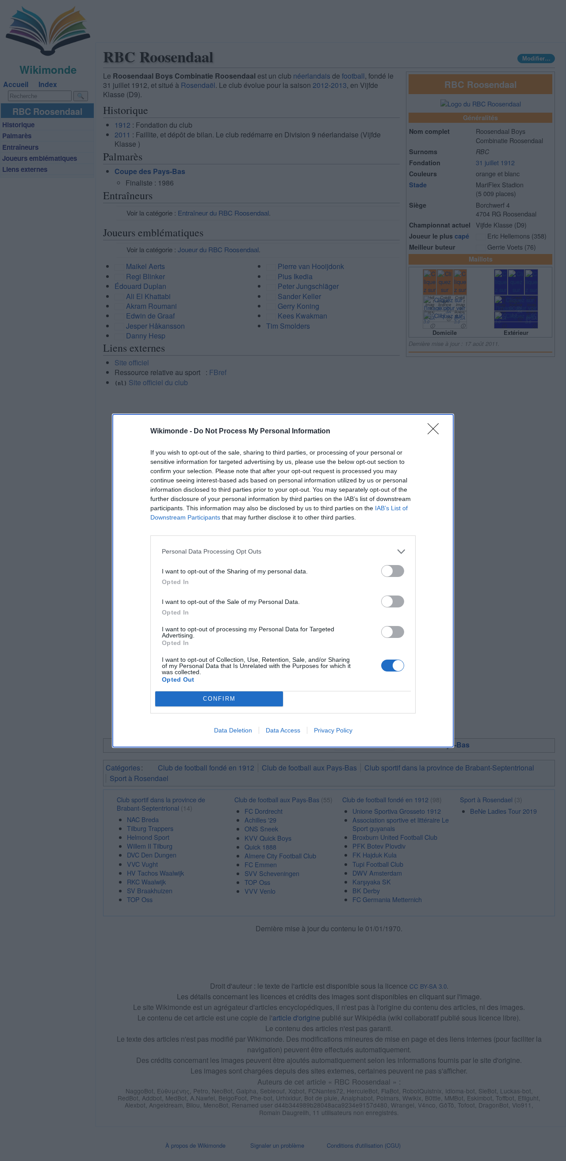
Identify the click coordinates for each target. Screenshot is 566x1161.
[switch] (392, 571)
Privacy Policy (333, 730)
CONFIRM (219, 698)
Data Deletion (233, 730)
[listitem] (283, 551)
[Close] (436, 431)
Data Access (283, 730)
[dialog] (283, 580)
